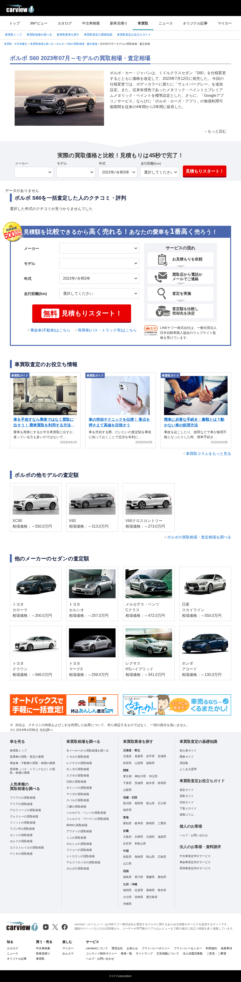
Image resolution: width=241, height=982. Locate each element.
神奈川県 (140, 776)
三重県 (162, 823)
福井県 (127, 810)
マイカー (225, 23)
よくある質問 (188, 769)
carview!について (97, 948)
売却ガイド (187, 802)
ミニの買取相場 (76, 837)
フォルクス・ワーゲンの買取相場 (87, 818)
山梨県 (127, 790)
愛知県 (127, 823)
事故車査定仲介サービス (195, 862)
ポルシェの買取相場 (79, 843)
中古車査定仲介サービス (195, 856)
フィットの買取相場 (22, 822)
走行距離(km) (151, 163)
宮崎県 (139, 897)
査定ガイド (187, 790)
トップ (14, 23)
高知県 (162, 877)
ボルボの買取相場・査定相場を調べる (199, 537)
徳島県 (127, 877)
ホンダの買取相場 (77, 769)
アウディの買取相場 (79, 831)
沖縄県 (127, 903)
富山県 (150, 803)
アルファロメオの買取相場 (83, 862)
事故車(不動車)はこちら (50, 330)
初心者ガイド (188, 750)
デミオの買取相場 (21, 853)
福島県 (150, 763)
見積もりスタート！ (205, 171)
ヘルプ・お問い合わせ (194, 835)
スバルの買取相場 (77, 800)
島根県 (139, 856)
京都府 (150, 836)
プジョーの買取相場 (79, 850)
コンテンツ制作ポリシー (101, 953)
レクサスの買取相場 (79, 763)
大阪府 (127, 836)
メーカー (21, 163)
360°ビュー (39, 23)
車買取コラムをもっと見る (208, 454)
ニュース (166, 23)
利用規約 (211, 948)
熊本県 (162, 890)
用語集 (184, 763)
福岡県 (127, 890)
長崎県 (150, 890)
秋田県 (127, 763)
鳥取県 (127, 856)
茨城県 (139, 783)
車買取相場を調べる (39, 34)
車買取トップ (13, 34)
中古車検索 (91, 23)
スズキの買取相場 (77, 775)
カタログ (65, 23)
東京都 (127, 776)
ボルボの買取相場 (77, 868)
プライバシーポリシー (156, 948)
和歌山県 (140, 843)
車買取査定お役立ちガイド (134, 34)
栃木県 (150, 783)
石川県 (162, 803)
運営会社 (117, 948)
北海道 (127, 756)
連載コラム (187, 814)
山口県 (127, 863)
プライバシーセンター (188, 948)
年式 (102, 163)
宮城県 (162, 756)
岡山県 (150, 856)
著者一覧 (126, 953)
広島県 (162, 856)
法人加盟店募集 (193, 953)
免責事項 (226, 948)
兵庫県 (139, 836)
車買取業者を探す (68, 34)
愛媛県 (150, 877)
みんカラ (68, 953)
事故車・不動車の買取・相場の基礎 (32, 763)
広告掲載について (168, 953)
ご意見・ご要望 (216, 953)
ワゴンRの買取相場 (22, 828)
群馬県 (162, 783)
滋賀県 (162, 836)
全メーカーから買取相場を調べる (87, 750)
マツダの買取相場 (77, 794)
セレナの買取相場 (21, 841)
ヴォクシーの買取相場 (24, 816)
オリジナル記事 (195, 23)
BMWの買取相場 (76, 825)
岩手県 (150, 756)
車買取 (143, 23)
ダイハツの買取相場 (79, 787)
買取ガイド (187, 796)
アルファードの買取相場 (25, 810)
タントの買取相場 (21, 835)
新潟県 (127, 803)
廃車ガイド (187, 756)
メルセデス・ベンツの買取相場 (86, 812)
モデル (62, 163)
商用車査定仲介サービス (195, 868)
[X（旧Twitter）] (55, 927)
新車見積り (119, 23)
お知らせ (132, 948)
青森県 (139, 756)
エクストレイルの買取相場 (27, 847)
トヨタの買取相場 (77, 756)
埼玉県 (153, 776)
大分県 (127, 897)
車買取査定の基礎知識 (98, 34)
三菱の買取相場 (76, 806)
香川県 (139, 877)
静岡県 (150, 823)
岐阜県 (139, 823)
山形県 (139, 763)
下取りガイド (188, 808)
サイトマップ (144, 953)
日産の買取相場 (76, 781)
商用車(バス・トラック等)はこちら (107, 330)
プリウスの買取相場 (22, 797)
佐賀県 (139, 890)
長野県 (139, 803)
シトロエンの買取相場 (80, 856)
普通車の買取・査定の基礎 (27, 756)
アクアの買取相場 (21, 804)
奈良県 (127, 843)
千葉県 (127, 783)
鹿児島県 (151, 897)
